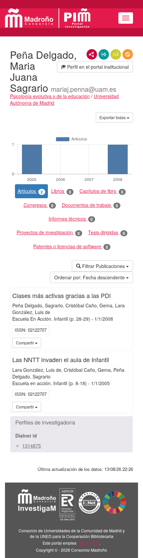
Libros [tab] (61, 191)
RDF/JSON (127, 54)
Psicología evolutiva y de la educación (50, 96)
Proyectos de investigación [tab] (48, 232)
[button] (71, 422)
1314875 (31, 445)
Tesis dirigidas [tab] (106, 232)
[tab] (71, 422)
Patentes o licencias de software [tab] (70, 246)
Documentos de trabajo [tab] (90, 205)
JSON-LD (103, 54)
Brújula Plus (88, 543)
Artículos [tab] (30, 191)
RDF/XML (91, 54)
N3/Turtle (115, 54)
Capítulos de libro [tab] (101, 191)
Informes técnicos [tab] (71, 218)
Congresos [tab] (39, 205)
